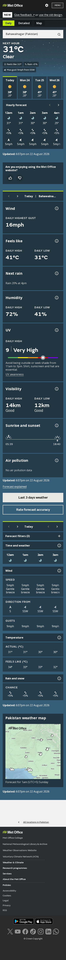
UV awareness (15, 374)
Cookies (7, 895)
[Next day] (17, 196)
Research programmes (15, 868)
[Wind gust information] (56, 208)
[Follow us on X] (10, 931)
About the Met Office (14, 879)
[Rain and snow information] (59, 678)
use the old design (50, 15)
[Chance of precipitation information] (56, 273)
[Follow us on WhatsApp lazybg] (56, 931)
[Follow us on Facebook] (25, 931)
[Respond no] (19, 178)
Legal (6, 900)
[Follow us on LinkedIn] (48, 931)
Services (7, 873)
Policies (7, 885)
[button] (52, 735)
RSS (5, 910)
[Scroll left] (49, 105)
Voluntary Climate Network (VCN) (21, 856)
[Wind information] (59, 571)
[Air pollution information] (56, 460)
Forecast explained (15, 486)
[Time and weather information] (59, 545)
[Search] (57, 34)
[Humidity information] (56, 298)
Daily (8, 23)
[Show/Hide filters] (59, 536)
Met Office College (13, 837)
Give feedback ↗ (24, 15)
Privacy (6, 905)
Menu (57, 5)
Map (39, 23)
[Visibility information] (56, 389)
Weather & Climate (13, 862)
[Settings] (47, 5)
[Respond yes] (10, 178)
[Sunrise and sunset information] (56, 425)
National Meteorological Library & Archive (25, 844)
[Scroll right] (58, 105)
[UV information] (56, 330)
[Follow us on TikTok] (33, 931)
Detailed (24, 23)
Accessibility (9, 890)
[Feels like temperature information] (56, 241)
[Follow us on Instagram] (41, 931)
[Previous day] (8, 196)
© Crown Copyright (33, 938)
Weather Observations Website (20, 850)
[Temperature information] (59, 637)
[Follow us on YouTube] (18, 931)
